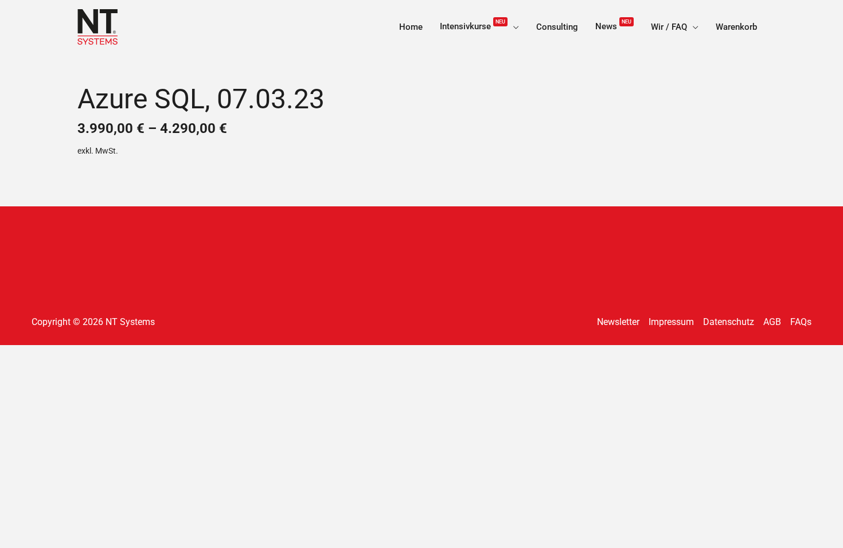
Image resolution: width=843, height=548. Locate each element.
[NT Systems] (97, 26)
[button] (513, 26)
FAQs (800, 321)
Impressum (671, 321)
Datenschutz (728, 321)
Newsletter (618, 321)
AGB (772, 321)
